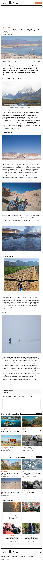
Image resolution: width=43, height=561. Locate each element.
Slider (19, 396)
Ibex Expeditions (19, 384)
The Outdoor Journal (6, 451)
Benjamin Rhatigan (5, 432)
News (23, 471)
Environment (4, 471)
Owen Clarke (31, 541)
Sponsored (12, 514)
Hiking (31, 396)
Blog (15, 396)
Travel (23, 396)
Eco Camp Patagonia (31, 122)
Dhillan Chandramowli (27, 432)
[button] (3, 556)
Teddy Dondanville (26, 450)
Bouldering (24, 428)
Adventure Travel (6, 27)
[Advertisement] (21, 17)
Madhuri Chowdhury (8, 34)
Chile (27, 396)
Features (24, 447)
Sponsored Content (12, 520)
